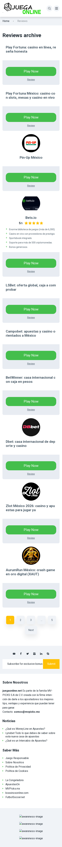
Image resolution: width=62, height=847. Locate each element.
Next (31, 630)
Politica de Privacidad (18, 766)
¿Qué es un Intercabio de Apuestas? (26, 740)
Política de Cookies (16, 771)
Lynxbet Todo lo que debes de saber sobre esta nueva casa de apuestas (30, 734)
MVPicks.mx (12, 788)
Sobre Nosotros (14, 762)
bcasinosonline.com (16, 792)
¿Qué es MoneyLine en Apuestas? (25, 728)
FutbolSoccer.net (15, 797)
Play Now (31, 71)
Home (5, 21)
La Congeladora (14, 780)
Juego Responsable (17, 758)
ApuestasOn (12, 784)
